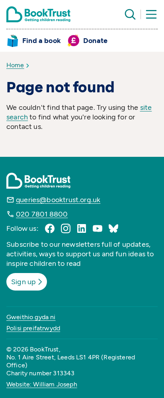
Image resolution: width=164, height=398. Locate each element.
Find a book (41, 40)
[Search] (130, 14)
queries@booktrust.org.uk (58, 199)
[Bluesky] (113, 228)
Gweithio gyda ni (31, 317)
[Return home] (38, 14)
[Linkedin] (81, 228)
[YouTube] (97, 228)
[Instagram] (65, 228)
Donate (95, 40)
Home (15, 65)
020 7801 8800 (42, 214)
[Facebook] (50, 228)
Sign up (23, 281)
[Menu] (151, 14)
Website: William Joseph (41, 384)
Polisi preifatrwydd (33, 328)
